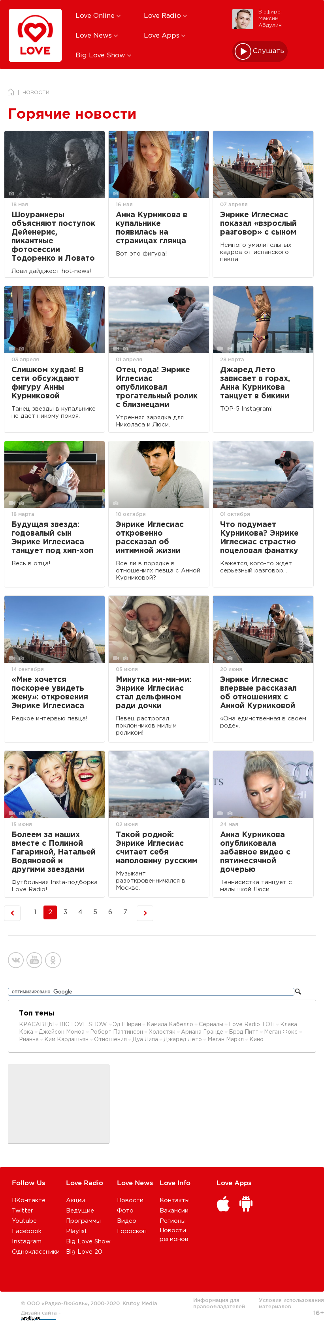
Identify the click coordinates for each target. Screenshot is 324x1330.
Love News (94, 36)
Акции (75, 1200)
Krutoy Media (139, 1303)
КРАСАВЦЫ (36, 1024)
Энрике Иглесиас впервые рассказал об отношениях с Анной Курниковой (258, 692)
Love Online (96, 16)
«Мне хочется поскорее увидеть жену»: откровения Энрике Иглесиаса (49, 692)
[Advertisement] (58, 1104)
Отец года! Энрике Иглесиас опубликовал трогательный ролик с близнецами (157, 387)
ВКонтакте (28, 1200)
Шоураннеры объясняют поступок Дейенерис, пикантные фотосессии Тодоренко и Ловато (53, 237)
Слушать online (268, 51)
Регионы (173, 1221)
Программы (83, 1221)
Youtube (24, 1221)
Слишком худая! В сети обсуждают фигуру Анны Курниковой (47, 383)
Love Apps (162, 36)
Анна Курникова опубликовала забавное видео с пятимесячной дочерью (255, 852)
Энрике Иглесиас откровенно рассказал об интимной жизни (150, 537)
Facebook (26, 1231)
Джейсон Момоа (62, 1032)
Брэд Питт (243, 1032)
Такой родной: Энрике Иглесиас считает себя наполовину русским (157, 848)
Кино (256, 1039)
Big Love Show (101, 56)
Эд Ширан (127, 1024)
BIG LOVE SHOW (84, 1024)
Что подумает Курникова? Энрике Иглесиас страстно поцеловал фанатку (259, 537)
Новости (130, 1200)
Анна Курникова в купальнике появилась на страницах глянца (151, 228)
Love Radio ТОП (252, 1024)
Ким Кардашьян (66, 1039)
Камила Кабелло (170, 1024)
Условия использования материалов (291, 1303)
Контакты (175, 1200)
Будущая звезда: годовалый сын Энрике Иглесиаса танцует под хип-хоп (52, 537)
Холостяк (162, 1032)
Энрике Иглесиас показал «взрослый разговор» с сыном (258, 224)
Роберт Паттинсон (116, 1032)
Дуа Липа (145, 1039)
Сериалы (211, 1024)
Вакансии (174, 1210)
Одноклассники (36, 1251)
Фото (125, 1210)
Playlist (76, 1231)
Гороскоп (132, 1231)
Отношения (110, 1039)
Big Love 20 (84, 1251)
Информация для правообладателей (219, 1303)
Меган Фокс (281, 1032)
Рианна (29, 1039)
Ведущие (80, 1210)
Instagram (26, 1241)
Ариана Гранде (202, 1032)
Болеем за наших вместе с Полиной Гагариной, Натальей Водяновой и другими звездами (53, 852)
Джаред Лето (183, 1039)
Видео (126, 1221)
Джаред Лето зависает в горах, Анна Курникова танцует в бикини (255, 383)
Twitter (22, 1210)
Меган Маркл (225, 1039)
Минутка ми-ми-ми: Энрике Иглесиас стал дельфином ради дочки (153, 692)
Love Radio (163, 16)
